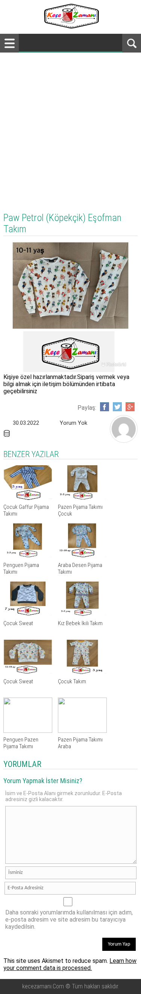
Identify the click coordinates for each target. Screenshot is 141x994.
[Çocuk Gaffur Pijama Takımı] (27, 498)
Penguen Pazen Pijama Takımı (20, 743)
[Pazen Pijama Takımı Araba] (82, 730)
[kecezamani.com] (123, 440)
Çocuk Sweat (18, 623)
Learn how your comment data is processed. (69, 964)
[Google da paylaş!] (130, 406)
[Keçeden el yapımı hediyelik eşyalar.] (70, 26)
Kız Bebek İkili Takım (80, 623)
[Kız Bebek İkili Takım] (82, 614)
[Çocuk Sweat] (27, 614)
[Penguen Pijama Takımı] (27, 556)
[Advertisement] (70, 126)
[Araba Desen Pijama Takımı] (82, 556)
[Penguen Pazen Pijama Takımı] (27, 730)
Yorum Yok (73, 423)
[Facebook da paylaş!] (104, 406)
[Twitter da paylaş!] (117, 406)
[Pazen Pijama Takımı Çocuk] (82, 498)
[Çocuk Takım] (82, 672)
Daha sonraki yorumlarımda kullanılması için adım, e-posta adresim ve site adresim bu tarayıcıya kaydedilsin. (69, 919)
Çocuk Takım (72, 681)
